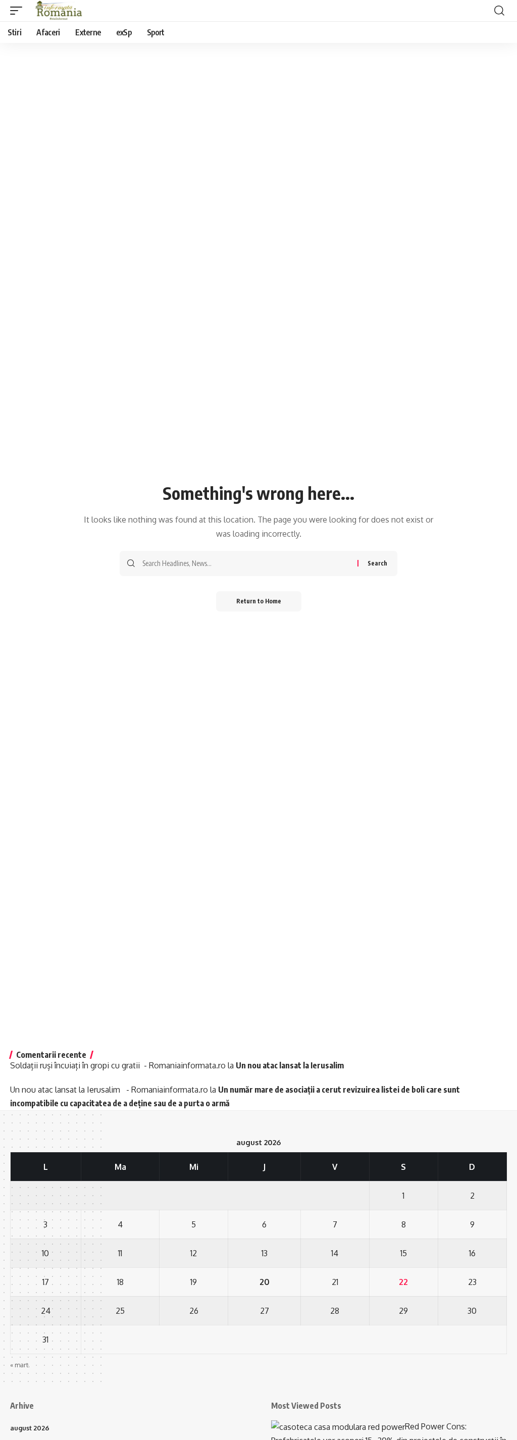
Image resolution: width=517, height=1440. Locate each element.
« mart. (20, 1365)
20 (265, 1282)
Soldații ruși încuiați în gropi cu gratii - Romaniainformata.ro (118, 1065)
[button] (18, 10)
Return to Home (258, 601)
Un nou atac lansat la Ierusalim (291, 1065)
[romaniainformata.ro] (59, 10)
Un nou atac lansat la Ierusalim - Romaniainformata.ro (109, 1090)
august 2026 (29, 1428)
